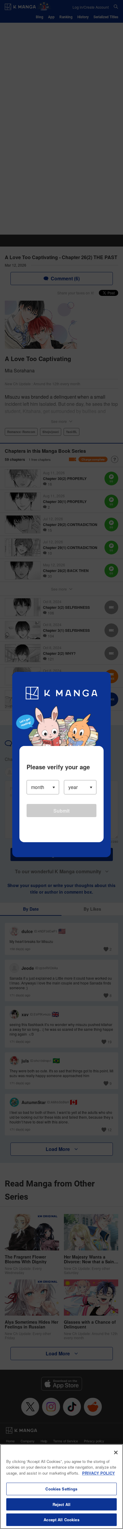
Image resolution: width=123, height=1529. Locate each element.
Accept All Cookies (61, 1519)
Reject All (61, 1504)
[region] (61, 1486)
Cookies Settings (61, 1489)
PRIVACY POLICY (98, 1473)
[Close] (115, 1452)
